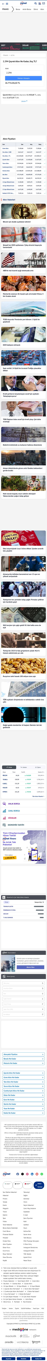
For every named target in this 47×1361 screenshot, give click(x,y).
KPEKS (5, 792)
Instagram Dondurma (31, 1247)
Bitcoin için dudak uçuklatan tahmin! (17, 222)
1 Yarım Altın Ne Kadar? (31, 1289)
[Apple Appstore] (18, 1185)
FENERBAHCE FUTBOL (9, 910)
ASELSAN (5, 914)
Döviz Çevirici (11, 976)
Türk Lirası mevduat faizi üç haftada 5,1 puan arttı (20, 1268)
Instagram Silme (29, 1251)
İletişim (4, 1308)
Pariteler (17, 1302)
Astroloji (26, 1199)
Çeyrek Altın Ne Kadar (12, 1073)
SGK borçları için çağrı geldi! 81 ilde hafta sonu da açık (22, 626)
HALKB (5, 788)
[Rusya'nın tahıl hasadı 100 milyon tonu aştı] (23, 665)
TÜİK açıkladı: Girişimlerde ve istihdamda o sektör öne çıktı (23, 700)
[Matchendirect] (24, 1336)
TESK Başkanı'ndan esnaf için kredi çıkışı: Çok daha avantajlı (22, 420)
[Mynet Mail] (43, 3)
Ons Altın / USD (7, 152)
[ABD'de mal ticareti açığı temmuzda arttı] (23, 260)
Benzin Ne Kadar (10, 1059)
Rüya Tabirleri (7, 1254)
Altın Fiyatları (7, 1244)
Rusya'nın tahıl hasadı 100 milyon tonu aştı (19, 676)
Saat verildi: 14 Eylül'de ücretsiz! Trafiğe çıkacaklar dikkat (22, 369)
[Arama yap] (35, 3)
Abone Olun (30, 967)
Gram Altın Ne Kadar (11, 1077)
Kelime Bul (27, 1231)
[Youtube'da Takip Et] (37, 1174)
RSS (43, 1308)
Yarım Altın (6, 163)
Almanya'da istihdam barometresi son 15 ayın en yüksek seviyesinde (21, 575)
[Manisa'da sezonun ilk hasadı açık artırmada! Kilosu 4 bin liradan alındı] (23, 283)
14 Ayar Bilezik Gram (8, 182)
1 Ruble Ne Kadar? (24, 1294)
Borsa (18, 9)
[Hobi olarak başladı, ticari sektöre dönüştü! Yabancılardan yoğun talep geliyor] (23, 483)
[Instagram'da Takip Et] (27, 1174)
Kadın (5, 1205)
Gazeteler (27, 1212)
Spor (4, 1218)
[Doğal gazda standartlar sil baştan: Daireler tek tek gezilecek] (23, 714)
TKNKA (5, 779)
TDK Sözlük (27, 1254)
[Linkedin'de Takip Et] (32, 1174)
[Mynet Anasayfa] (23, 3)
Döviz (36, 9)
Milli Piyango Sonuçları (31, 1241)
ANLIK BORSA (14, 803)
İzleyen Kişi (38, 902)
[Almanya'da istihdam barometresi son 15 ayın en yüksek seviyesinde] (23, 563)
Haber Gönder (40, 1185)
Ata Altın (5, 174)
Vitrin (25, 1202)
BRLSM (5, 775)
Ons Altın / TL (6, 156)
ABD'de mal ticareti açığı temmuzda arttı (18, 270)
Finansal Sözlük (8, 1234)
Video (5, 1221)
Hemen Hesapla (24, 78)
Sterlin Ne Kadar (10, 1104)
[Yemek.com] (36, 1342)
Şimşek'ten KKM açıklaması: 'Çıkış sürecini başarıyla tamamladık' (22, 246)
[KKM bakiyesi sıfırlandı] (23, 334)
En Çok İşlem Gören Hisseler (12, 1299)
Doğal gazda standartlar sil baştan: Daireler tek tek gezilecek (22, 726)
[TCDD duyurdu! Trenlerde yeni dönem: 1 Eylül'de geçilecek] (23, 309)
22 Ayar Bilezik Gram (8, 189)
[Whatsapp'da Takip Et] (41, 1174)
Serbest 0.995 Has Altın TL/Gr (9, 193)
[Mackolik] (12, 1336)
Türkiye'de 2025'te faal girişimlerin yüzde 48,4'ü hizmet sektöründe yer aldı (21, 652)
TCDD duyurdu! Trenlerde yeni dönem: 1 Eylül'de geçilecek (21, 320)
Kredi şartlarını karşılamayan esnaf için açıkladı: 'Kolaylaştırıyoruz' (21, 395)
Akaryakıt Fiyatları (10, 1054)
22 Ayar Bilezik (35, 1286)
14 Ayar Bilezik (8, 1286)
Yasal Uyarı (36, 1308)
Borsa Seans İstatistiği (10, 1228)
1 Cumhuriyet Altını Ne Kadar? (13, 1291)
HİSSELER (12, 818)
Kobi (25, 1221)
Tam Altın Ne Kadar (11, 1082)
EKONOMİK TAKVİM (16, 825)
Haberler (6, 1195)
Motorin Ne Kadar (10, 1063)
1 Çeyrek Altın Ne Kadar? (11, 1289)
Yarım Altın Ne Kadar (11, 1086)
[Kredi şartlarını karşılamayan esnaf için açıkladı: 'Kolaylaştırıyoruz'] (23, 383)
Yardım (11, 1308)
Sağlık (26, 1195)
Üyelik (17, 1308)
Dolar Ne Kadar (9, 1095)
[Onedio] (10, 1342)
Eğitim (5, 1215)
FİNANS (5, 9)
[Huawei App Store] (28, 1185)
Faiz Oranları (27, 1302)
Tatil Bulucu (27, 1238)
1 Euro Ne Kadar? (9, 1294)
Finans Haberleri (8, 1281)
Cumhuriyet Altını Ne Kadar (14, 1091)
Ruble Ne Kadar (10, 1113)
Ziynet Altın (6, 178)
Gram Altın (6, 148)
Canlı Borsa (6, 1231)
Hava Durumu (7, 1257)
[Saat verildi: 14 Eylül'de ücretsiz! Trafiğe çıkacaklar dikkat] (23, 357)
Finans (5, 1199)
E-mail (26, 1215)
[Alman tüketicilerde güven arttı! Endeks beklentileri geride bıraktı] (23, 457)
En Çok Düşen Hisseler (10, 1297)
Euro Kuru (6, 1251)
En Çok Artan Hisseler (29, 1297)
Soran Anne (27, 1234)
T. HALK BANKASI (8, 917)
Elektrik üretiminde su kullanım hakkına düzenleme (22, 445)
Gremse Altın (6, 171)
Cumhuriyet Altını (7, 167)
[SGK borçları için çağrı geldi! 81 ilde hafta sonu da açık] (23, 614)
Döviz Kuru (7, 1302)
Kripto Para (6, 1241)
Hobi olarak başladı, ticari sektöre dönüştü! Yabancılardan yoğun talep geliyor (19, 495)
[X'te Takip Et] (22, 1174)
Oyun (25, 1228)
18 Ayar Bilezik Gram (8, 185)
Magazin (5, 1208)
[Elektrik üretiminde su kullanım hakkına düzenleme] (23, 434)
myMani (26, 1225)
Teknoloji (27, 1192)
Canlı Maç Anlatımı (30, 1208)
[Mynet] (36, 1336)
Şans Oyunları (28, 1218)
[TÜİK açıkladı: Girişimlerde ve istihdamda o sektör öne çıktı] (23, 689)
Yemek (5, 1202)
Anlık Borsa (27, 9)
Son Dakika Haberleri (10, 1192)
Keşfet (5, 1260)
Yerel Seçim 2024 (23, 1281)
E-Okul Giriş (28, 1244)
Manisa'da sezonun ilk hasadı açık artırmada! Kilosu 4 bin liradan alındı (23, 295)
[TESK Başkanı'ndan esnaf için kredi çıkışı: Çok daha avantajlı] (23, 408)
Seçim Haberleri (29, 1205)
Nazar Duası (27, 1260)
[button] (7, 4)
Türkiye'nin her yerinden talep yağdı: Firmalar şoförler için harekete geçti (23, 601)
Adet (7, 68)
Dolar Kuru (6, 1247)
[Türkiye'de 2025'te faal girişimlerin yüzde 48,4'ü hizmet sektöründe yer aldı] (23, 640)
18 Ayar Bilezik (22, 1286)
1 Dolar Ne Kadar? (33, 1291)
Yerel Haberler (7, 1225)
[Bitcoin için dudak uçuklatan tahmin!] (23, 211)
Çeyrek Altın (6, 159)
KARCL (5, 784)
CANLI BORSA (14, 811)
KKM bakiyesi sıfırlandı (11, 345)
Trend (5, 1212)
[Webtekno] (22, 1342)
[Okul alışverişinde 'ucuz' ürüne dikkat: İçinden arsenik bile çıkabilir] (23, 538)
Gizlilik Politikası (26, 1308)
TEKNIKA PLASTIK (8, 906)
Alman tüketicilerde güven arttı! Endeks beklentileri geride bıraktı (22, 469)
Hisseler (5, 1238)
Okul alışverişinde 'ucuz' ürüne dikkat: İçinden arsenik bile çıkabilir (23, 549)
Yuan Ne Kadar (9, 1108)
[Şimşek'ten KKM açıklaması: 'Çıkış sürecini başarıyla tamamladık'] (23, 234)
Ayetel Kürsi (28, 1257)
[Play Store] (8, 1185)
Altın (42, 9)
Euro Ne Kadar (9, 1099)
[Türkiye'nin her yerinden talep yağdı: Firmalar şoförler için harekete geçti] (23, 589)
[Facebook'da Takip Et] (17, 1174)
